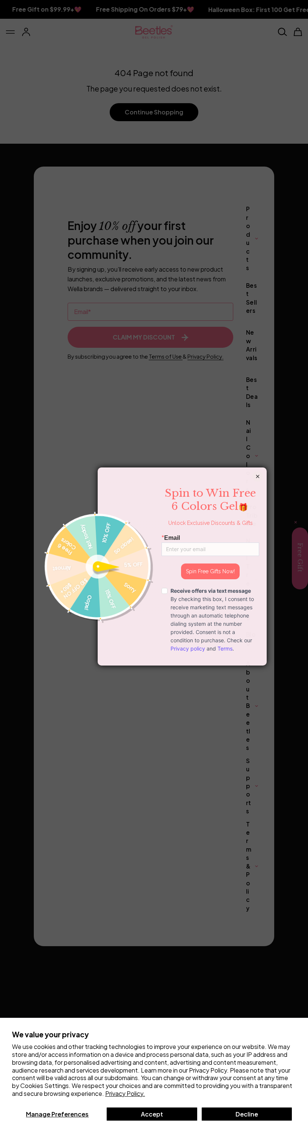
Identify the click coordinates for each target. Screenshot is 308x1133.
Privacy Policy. (125, 1093)
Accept (152, 1114)
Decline (247, 1114)
